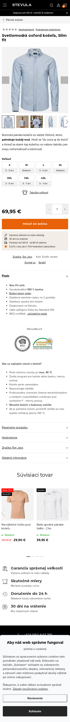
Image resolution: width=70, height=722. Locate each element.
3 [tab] (37, 556)
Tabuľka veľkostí (38, 192)
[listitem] (35, 235)
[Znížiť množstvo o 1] (49, 209)
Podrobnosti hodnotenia (48, 29)
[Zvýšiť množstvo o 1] (65, 209)
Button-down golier (20, 293)
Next (67, 513)
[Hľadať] (51, 5)
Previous (3, 513)
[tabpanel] (17, 518)
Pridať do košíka (35, 224)
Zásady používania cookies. (30, 689)
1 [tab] (28, 556)
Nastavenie (35, 698)
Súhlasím (35, 711)
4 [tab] (42, 556)
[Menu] (5, 5)
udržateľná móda (37, 314)
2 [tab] (33, 556)
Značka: (22, 257)
